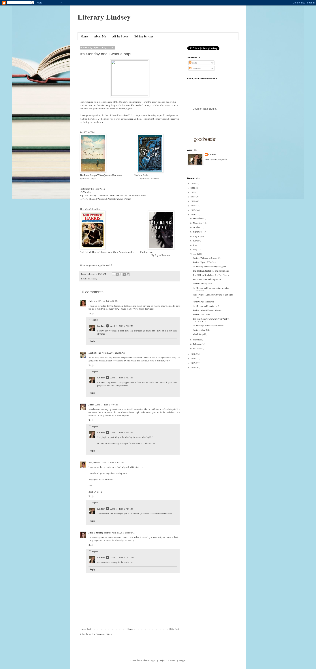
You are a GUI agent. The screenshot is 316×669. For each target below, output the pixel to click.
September (198, 231)
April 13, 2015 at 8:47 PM (123, 532)
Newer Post (86, 628)
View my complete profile (216, 159)
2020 (193, 192)
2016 (193, 210)
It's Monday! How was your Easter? (208, 325)
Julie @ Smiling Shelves (100, 532)
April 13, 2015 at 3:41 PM (113, 352)
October (197, 227)
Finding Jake (146, 252)
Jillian (91, 404)
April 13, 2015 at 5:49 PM (106, 404)
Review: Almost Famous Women (207, 310)
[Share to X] (121, 274)
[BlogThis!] (117, 274)
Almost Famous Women (119, 198)
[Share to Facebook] (124, 274)
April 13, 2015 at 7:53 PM (121, 377)
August (196, 236)
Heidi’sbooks (95, 352)
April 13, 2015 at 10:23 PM (122, 557)
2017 (193, 205)
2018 (193, 201)
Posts (194, 62)
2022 (193, 183)
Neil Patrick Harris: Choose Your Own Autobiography (107, 252)
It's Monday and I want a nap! (206, 305)
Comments (196, 68)
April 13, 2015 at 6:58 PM (112, 462)
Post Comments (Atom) (102, 634)
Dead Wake (97, 198)
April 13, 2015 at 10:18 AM (106, 301)
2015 (193, 214)
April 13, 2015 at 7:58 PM (121, 432)
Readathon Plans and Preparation (207, 279)
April (195, 253)
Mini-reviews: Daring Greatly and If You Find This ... (213, 296)
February (197, 343)
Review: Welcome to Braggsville (207, 257)
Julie (91, 301)
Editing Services (143, 36)
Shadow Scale (141, 175)
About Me (100, 36)
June (195, 245)
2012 (193, 362)
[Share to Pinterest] (128, 274)
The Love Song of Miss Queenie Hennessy (101, 175)
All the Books (120, 36)
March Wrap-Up (200, 334)
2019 (193, 196)
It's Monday (85, 192)
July (195, 240)
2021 (193, 187)
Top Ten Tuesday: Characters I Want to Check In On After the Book (113, 195)
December (197, 218)
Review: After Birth (201, 329)
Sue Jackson (94, 462)
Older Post (174, 628)
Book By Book (95, 491)
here (139, 118)
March (196, 339)
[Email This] (114, 274)
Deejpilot (163, 660)
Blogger (182, 660)
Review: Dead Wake (201, 314)
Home (84, 36)
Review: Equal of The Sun (204, 262)
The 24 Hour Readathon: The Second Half (211, 270)
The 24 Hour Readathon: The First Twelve (211, 274)
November (198, 222)
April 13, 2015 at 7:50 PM (121, 325)
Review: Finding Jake (202, 283)
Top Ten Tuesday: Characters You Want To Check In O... (211, 320)
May (195, 249)
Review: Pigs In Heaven (203, 301)
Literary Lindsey (104, 16)
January (196, 348)
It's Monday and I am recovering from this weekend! (211, 289)
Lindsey (101, 325)
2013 (193, 358)
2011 (193, 367)
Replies (95, 319)
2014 (193, 353)
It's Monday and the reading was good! (210, 266)
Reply (91, 313)
